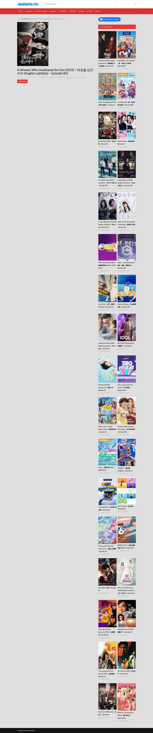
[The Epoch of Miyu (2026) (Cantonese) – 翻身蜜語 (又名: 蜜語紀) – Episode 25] (107, 45)
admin (20, 77)
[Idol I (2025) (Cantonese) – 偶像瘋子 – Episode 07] (127, 327)
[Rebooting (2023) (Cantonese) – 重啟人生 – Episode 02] (107, 369)
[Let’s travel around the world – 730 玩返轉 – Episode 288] (127, 369)
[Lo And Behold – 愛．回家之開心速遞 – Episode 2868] (127, 86)
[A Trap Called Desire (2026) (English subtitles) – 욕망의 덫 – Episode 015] (107, 206)
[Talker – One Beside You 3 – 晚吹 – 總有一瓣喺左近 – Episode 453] (127, 247)
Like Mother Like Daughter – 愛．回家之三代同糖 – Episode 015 (126, 63)
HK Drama (29, 11)
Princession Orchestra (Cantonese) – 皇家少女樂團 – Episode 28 (107, 548)
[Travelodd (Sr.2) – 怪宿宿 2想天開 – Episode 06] (107, 491)
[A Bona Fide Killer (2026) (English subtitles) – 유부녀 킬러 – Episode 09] (107, 327)
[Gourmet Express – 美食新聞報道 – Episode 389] (127, 288)
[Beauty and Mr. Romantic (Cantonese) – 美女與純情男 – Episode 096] (127, 410)
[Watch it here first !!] (28, 4)
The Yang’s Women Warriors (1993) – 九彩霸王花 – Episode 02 (107, 632)
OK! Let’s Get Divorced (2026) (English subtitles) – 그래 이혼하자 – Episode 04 (126, 590)
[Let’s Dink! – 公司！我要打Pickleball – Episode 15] (107, 288)
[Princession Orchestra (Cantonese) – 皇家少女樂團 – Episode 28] (107, 530)
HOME (21, 11)
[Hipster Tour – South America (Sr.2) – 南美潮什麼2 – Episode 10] (107, 410)
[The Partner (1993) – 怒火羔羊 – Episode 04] (127, 655)
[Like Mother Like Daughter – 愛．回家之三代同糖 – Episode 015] (127, 45)
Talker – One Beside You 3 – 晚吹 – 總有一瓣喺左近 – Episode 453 (127, 265)
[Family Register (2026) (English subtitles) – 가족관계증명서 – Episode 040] (127, 164)
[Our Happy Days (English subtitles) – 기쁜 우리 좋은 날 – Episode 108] (107, 164)
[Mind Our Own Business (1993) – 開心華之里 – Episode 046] (127, 697)
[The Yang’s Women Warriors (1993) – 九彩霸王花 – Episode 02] (107, 613)
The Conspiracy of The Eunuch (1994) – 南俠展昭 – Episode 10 (106, 673)
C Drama (72, 11)
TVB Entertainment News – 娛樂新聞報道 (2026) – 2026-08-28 (107, 265)
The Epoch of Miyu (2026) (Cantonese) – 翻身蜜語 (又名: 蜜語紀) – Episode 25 (106, 63)
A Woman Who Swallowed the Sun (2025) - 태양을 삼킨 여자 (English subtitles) (63, 77)
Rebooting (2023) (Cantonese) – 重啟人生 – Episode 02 (106, 387)
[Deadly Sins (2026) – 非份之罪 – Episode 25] (107, 125)
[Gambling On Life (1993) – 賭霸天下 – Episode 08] (127, 613)
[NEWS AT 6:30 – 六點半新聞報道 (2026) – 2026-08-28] (127, 530)
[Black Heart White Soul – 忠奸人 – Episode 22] (107, 696)
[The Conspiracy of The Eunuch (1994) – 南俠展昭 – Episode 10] (107, 655)
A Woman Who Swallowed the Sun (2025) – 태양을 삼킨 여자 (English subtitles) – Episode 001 (55, 71)
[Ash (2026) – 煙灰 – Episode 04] (107, 572)
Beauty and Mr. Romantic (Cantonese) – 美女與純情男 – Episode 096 (126, 429)
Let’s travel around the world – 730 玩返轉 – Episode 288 (125, 387)
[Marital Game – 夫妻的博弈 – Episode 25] (127, 125)
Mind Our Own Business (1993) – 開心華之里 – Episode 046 (126, 715)
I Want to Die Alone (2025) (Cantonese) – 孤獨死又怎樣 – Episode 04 (126, 224)
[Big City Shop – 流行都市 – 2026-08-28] (127, 491)
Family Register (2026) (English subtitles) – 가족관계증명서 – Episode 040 (126, 182)
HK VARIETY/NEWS (41, 11)
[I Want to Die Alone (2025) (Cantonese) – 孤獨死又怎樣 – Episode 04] (127, 206)
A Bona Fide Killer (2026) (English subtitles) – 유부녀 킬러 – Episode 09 (107, 345)
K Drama (53, 11)
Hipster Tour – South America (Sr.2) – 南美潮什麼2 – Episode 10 (107, 429)
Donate (98, 11)
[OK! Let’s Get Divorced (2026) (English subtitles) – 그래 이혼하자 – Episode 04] (127, 572)
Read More (22, 81)
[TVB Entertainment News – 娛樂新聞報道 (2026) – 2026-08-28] (107, 247)
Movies (89, 11)
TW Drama (63, 11)
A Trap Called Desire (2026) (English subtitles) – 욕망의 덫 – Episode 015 (107, 224)
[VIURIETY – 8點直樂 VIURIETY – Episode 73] (127, 452)
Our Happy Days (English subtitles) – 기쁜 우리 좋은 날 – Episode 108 (107, 182)
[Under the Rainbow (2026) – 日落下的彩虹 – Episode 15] (107, 86)
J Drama (81, 11)
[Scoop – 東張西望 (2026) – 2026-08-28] (107, 452)
